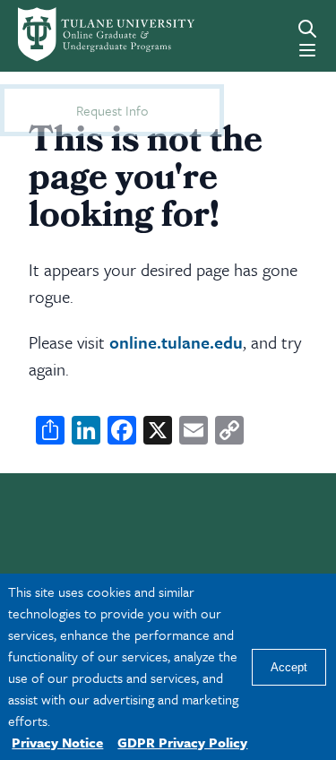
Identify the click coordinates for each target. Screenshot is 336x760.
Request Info (112, 110)
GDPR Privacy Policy (182, 742)
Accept (289, 667)
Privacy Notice (57, 742)
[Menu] (307, 50)
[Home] (78, 34)
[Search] (307, 28)
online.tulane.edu (176, 342)
